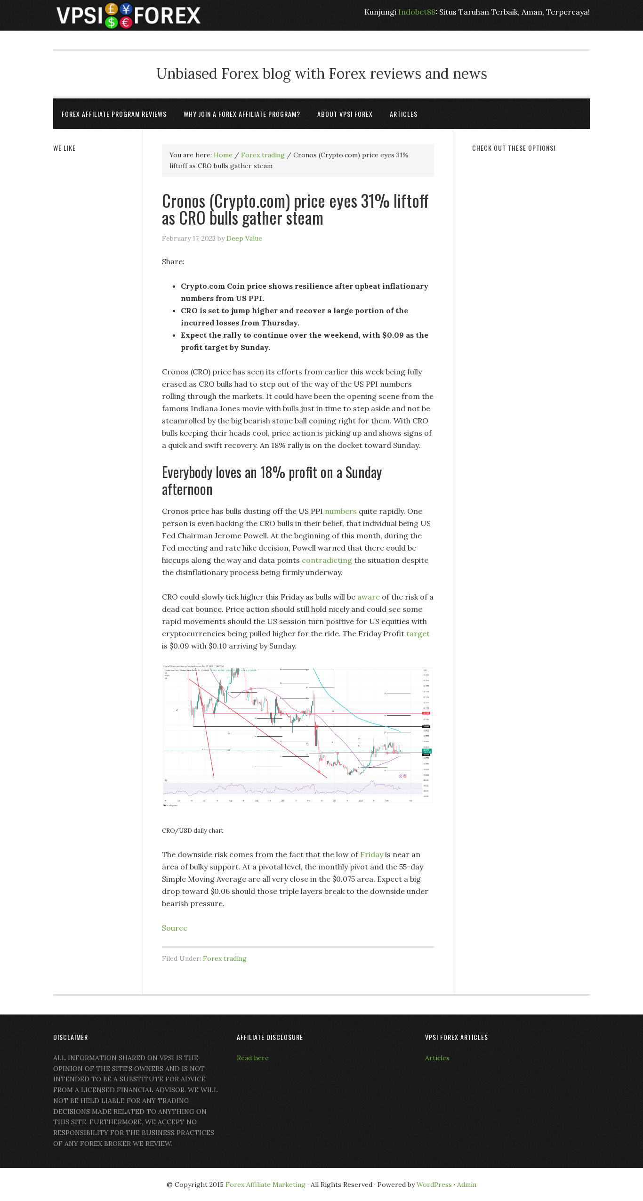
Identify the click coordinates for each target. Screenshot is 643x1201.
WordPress (434, 1184)
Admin (466, 1184)
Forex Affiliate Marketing (265, 1184)
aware (368, 596)
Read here (253, 1058)
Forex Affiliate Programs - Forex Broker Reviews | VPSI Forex (128, 15)
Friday (372, 854)
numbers (342, 511)
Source (174, 928)
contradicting (328, 560)
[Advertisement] (531, 304)
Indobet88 (416, 11)
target (418, 633)
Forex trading (225, 958)
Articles (437, 1058)
